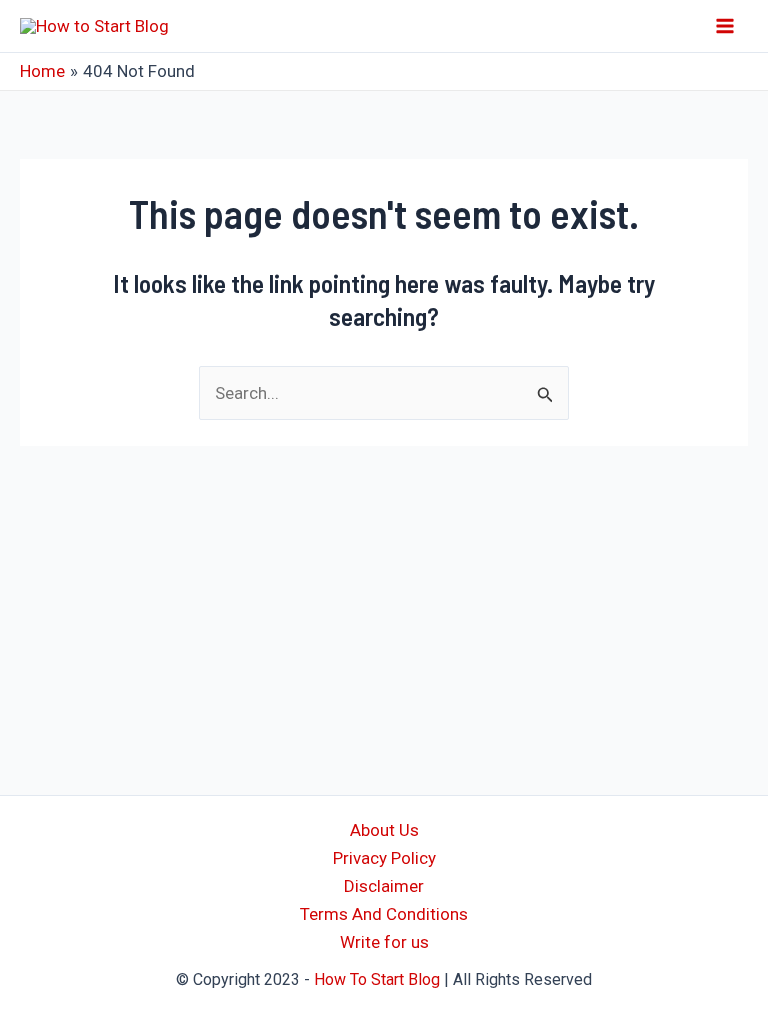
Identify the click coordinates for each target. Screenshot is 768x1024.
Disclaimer (384, 886)
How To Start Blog (377, 979)
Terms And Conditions (384, 914)
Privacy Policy (384, 858)
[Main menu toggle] (726, 26)
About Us (384, 830)
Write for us (384, 942)
